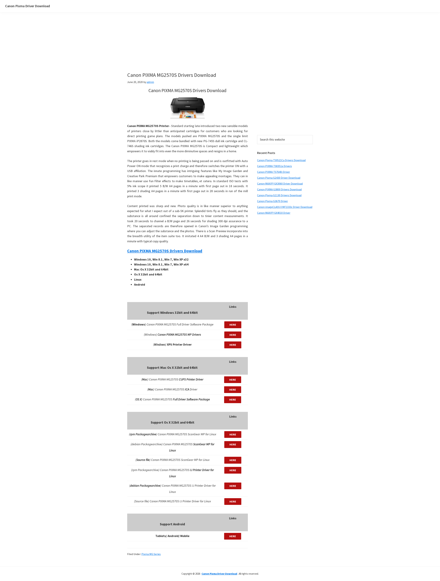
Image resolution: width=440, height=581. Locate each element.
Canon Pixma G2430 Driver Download (278, 177)
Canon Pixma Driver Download (27, 6)
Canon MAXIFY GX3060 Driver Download (280, 183)
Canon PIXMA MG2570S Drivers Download (164, 250)
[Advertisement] (202, 48)
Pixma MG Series (151, 554)
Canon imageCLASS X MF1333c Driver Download (284, 207)
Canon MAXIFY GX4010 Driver (273, 212)
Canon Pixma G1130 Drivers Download (279, 195)
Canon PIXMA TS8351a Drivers (274, 166)
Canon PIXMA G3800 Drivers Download (279, 189)
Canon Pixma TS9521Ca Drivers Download (281, 160)
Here (232, 324)
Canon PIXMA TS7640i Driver (273, 172)
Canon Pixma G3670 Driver (272, 201)
